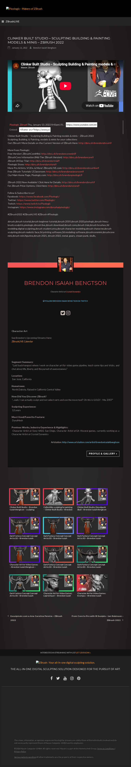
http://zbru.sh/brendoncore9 (78, 157)
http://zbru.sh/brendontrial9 (45, 160)
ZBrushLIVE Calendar (22, 341)
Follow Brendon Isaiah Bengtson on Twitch (66, 301)
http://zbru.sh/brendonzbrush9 (95, 143)
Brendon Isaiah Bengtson (44, 47)
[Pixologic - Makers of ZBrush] (24, 8)
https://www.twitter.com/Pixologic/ (36, 200)
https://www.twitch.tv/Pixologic (33, 203)
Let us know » (83, 652)
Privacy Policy (20, 751)
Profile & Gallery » (103, 453)
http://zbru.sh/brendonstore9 (40, 164)
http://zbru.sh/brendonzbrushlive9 (81, 167)
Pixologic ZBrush (18, 124)
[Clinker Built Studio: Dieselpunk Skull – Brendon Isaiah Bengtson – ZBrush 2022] (92, 497)
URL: (61, 124)
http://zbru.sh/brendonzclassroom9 (65, 171)
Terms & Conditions (105, 748)
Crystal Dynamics (73, 291)
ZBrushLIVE (12, 21)
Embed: (14, 129)
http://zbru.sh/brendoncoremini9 (58, 153)
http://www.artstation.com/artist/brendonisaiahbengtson (90, 442)
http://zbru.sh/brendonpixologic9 (64, 175)
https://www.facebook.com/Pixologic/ (39, 196)
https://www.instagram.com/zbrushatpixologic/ (45, 207)
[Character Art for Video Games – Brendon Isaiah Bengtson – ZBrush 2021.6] (24, 554)
